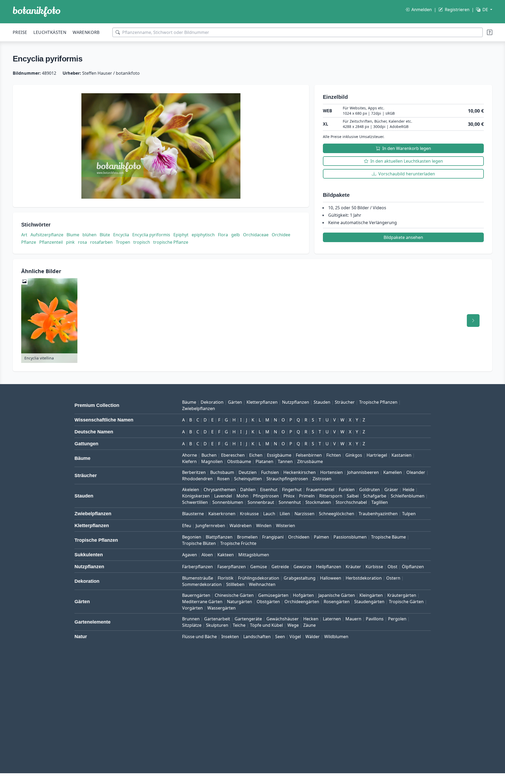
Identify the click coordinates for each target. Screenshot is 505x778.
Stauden (322, 402)
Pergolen (397, 619)
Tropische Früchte (238, 543)
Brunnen (191, 619)
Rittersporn (330, 496)
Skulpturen (217, 625)
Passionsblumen (350, 537)
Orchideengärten (301, 601)
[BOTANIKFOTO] (36, 11)
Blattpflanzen (219, 537)
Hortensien (331, 472)
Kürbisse (374, 567)
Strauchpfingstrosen (287, 479)
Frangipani (273, 537)
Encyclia (121, 235)
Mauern (353, 619)
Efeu (186, 525)
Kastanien (401, 455)
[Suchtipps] (489, 32)
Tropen (123, 242)
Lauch (269, 514)
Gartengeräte (248, 619)
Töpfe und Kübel (266, 625)
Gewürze (302, 567)
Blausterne (193, 514)
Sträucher (345, 402)
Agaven (189, 555)
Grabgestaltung (299, 578)
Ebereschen (233, 455)
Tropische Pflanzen (378, 402)
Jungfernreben (210, 525)
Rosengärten (337, 601)
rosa (82, 242)
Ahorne (189, 455)
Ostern (393, 578)
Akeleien (190, 489)
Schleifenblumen (407, 496)
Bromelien (247, 537)
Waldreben (241, 525)
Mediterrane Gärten (202, 601)
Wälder (312, 636)
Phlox (289, 496)
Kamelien (392, 472)
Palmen (321, 537)
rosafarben (101, 242)
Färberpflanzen (197, 567)
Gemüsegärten (273, 595)
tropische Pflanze (170, 242)
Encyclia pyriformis (151, 235)
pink (70, 242)
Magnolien (212, 461)
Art (24, 235)
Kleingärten (371, 595)
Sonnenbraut (261, 502)
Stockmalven (318, 502)
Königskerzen (196, 496)
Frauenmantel (320, 489)
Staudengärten (369, 601)
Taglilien (379, 502)
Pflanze (28, 242)
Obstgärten (268, 601)
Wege (293, 625)
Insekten (230, 636)
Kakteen (225, 555)
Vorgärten (192, 608)
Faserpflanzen (231, 567)
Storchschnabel (351, 502)
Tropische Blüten (199, 543)
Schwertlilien (195, 502)
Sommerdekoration (202, 584)
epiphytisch (203, 235)
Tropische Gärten (406, 601)
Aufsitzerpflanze (46, 235)
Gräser (391, 489)
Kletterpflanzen (262, 402)
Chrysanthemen (220, 489)
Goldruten (369, 489)
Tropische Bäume (388, 537)
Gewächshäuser (282, 619)
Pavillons (375, 619)
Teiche (239, 625)
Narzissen (304, 514)
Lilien (285, 514)
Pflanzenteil (51, 242)
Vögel (295, 636)
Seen (280, 636)
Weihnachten (262, 584)
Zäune (309, 625)
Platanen (264, 461)
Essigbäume (279, 455)
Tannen (285, 461)
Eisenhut (269, 489)
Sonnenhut (290, 502)
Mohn (242, 496)
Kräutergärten (401, 595)
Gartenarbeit (217, 619)
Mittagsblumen (253, 555)
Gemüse (258, 567)
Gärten (235, 402)
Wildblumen (336, 636)
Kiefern (189, 461)
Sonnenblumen (227, 502)
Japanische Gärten (336, 595)
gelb (235, 235)
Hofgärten (303, 595)
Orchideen (298, 537)
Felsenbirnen (309, 455)
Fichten (333, 455)
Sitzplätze (191, 625)
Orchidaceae (256, 235)
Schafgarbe (374, 496)
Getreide (280, 567)
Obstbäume (239, 461)
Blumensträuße (197, 578)
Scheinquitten (248, 479)
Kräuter (353, 567)
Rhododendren (197, 479)
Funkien (347, 489)
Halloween (330, 578)
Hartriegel (377, 455)
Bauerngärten (196, 595)
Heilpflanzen (328, 567)
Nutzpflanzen (295, 402)
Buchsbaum (222, 472)
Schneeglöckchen (336, 514)
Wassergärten (221, 608)
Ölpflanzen (413, 567)
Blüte (105, 235)
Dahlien (248, 489)
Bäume (189, 402)
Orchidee (281, 235)
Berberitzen (194, 472)
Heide (408, 489)
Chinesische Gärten (234, 595)
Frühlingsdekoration (258, 578)
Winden (263, 525)
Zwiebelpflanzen (198, 408)
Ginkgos (353, 455)
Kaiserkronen (221, 514)
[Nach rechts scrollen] (473, 320)
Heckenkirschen (299, 472)
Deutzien (248, 472)
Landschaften (257, 636)
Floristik (226, 578)
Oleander (415, 472)
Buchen (209, 455)
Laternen (332, 619)
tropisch (141, 242)
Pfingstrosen (266, 496)
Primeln (307, 496)
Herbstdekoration (364, 578)
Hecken (310, 619)
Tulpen (409, 514)
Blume (73, 235)
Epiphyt (180, 235)
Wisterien (285, 525)
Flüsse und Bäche (199, 636)
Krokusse (249, 514)
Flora (223, 235)
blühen (89, 235)
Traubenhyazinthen (378, 514)
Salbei (353, 496)
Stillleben (235, 584)
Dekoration (212, 402)
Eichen (255, 455)
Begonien (191, 537)
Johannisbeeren (363, 472)
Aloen (207, 555)
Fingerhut (292, 489)
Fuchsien (270, 472)
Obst (392, 567)
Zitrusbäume (310, 461)
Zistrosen (322, 479)
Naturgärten (239, 601)
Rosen (223, 479)
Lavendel (223, 496)
